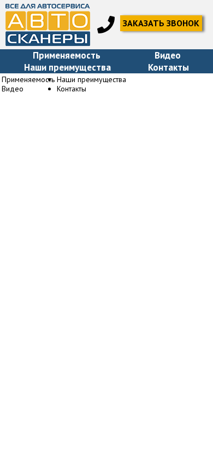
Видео (168, 55)
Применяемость (66, 55)
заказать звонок (161, 23)
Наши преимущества (67, 67)
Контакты (168, 67)
